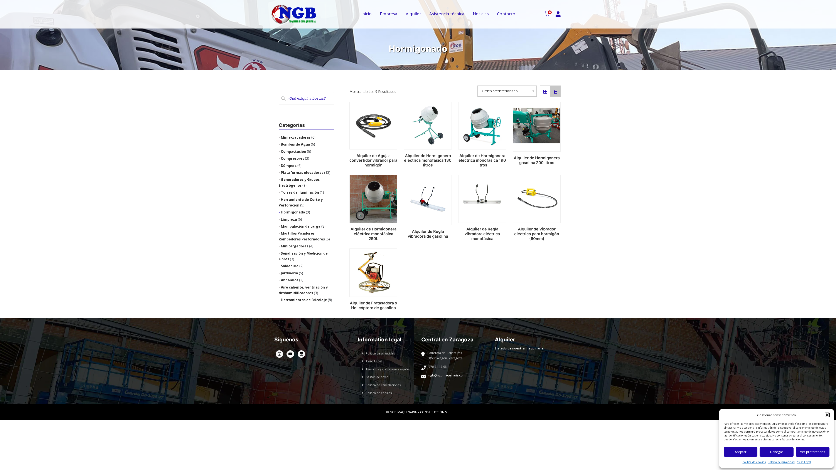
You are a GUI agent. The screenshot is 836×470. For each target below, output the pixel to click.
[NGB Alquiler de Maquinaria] (298, 14)
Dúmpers (289, 165)
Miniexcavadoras (295, 137)
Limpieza (289, 219)
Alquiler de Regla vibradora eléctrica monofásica (482, 234)
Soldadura (289, 266)
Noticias (481, 14)
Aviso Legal (804, 462)
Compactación (293, 151)
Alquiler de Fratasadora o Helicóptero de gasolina (373, 305)
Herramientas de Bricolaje (304, 299)
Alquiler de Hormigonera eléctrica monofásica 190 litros (482, 160)
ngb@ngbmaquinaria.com (446, 375)
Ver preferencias (812, 452)
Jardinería (289, 273)
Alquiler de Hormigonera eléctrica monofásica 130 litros (428, 160)
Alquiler (413, 14)
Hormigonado (293, 212)
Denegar (776, 452)
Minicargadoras (294, 246)
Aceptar (741, 452)
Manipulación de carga (300, 226)
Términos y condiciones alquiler (388, 369)
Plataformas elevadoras (302, 172)
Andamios (289, 280)
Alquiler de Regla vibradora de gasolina (428, 233)
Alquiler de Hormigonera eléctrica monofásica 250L (373, 234)
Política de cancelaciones (383, 385)
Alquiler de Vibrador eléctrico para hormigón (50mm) (536, 234)
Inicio (366, 14)
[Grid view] (545, 91)
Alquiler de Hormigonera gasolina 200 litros (537, 160)
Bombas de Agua (295, 144)
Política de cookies (754, 462)
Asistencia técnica (446, 14)
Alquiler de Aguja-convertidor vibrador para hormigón (373, 160)
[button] (827, 415)
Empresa (388, 14)
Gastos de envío (377, 377)
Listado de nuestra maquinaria (519, 348)
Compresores (292, 158)
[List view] (555, 91)
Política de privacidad (781, 462)
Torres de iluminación (300, 192)
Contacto (506, 14)
